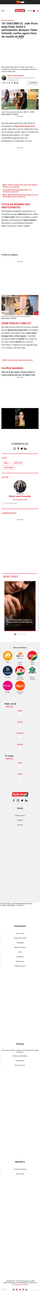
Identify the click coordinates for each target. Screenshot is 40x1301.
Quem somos (20, 933)
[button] (15, 634)
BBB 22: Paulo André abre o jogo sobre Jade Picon (18, 360)
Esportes (20, 825)
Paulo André (8, 467)
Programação (20, 1060)
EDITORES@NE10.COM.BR (20, 1284)
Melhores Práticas (20, 947)
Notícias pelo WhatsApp (20, 1056)
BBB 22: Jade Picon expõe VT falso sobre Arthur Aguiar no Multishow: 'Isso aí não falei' (20, 186)
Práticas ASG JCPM (20, 938)
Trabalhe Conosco (20, 966)
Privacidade (20, 943)
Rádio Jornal (20, 1174)
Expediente (20, 956)
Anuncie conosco (20, 1065)
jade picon (18, 463)
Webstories (10, 576)
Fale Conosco (20, 961)
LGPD (20, 952)
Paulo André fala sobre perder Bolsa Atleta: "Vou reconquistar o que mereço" (17, 191)
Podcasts (20, 820)
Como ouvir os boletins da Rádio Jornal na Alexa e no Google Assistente (20, 1051)
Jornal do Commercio (20, 1169)
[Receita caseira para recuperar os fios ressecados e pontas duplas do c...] (20, 606)
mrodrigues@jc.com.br (20, 499)
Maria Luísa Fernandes (15, 76)
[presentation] (31, 305)
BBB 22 (6, 463)
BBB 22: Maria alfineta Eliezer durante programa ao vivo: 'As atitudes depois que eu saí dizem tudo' (20, 196)
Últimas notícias (20, 815)
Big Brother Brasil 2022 (25, 126)
